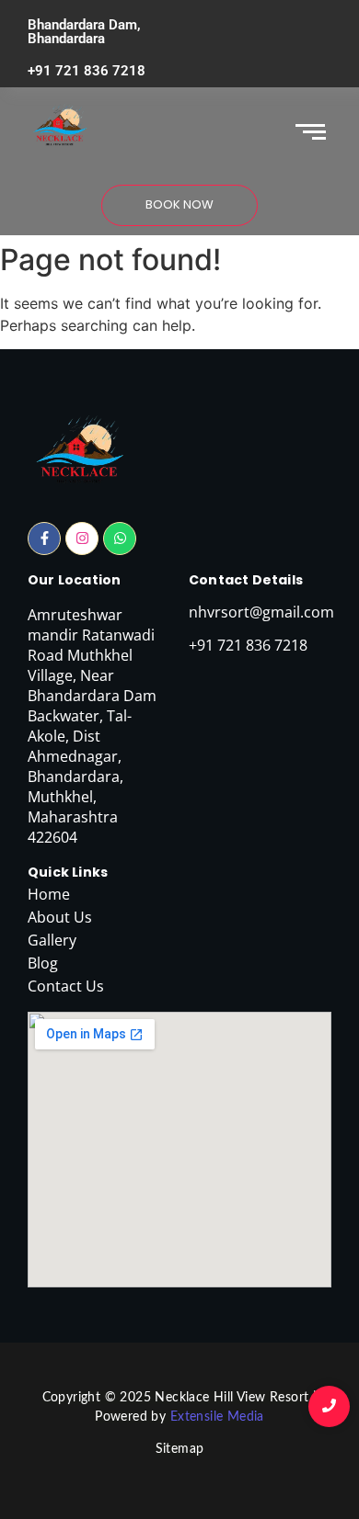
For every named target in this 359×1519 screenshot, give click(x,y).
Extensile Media (217, 1417)
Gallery (52, 940)
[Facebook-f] (44, 538)
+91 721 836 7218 (86, 70)
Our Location (74, 580)
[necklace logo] (60, 128)
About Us (60, 917)
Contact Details (246, 580)
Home (49, 894)
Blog (43, 963)
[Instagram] (81, 538)
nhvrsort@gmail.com (261, 612)
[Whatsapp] (119, 538)
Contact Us (66, 986)
